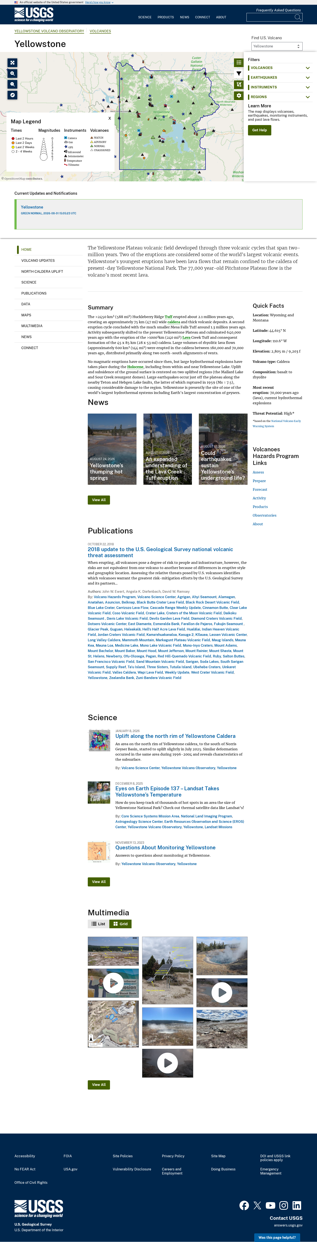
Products (166, 17)
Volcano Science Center (156, 597)
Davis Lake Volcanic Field (127, 618)
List (101, 924)
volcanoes (262, 68)
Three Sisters (157, 667)
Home (26, 250)
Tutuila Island (180, 667)
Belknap (128, 602)
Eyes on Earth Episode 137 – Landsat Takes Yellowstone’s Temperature (167, 791)
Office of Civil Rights (30, 1183)
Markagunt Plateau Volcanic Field (183, 640)
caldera (174, 322)
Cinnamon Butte (215, 608)
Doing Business (223, 1169)
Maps (26, 315)
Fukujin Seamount (229, 624)
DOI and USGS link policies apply (275, 1158)
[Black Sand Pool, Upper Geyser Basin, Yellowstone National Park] (222, 956)
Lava (186, 337)
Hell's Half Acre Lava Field (163, 629)
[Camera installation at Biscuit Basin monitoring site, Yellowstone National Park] (167, 971)
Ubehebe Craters (206, 667)
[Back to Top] (301, 1226)
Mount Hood (146, 651)
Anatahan (95, 602)
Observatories (264, 515)
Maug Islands (222, 640)
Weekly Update (177, 672)
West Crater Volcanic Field (212, 672)
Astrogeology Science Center (139, 822)
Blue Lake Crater (101, 608)
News (184, 17)
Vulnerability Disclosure (132, 1169)
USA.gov (70, 1169)
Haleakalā (132, 629)
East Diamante (139, 624)
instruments (264, 87)
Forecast (260, 489)
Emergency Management (270, 1171)
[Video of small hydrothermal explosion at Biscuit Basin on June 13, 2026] (167, 1063)
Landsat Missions (218, 827)
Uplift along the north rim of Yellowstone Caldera (175, 736)
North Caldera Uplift (42, 272)
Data (25, 304)
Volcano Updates (38, 261)
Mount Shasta (220, 651)
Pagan (151, 656)
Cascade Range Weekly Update (175, 608)
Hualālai (193, 629)
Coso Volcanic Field (128, 613)
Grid (124, 924)
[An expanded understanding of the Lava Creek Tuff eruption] (167, 449)
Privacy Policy (173, 1156)
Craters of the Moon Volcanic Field (194, 613)
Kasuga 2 (186, 635)
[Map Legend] (12, 95)
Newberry (114, 656)
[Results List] (239, 62)
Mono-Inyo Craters (198, 645)
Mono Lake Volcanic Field (160, 645)
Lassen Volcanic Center (228, 635)
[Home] (33, 21)
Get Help (259, 130)
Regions (259, 97)
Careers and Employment (172, 1171)
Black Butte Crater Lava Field (160, 602)
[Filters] (239, 73)
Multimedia (31, 326)
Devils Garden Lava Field (169, 618)
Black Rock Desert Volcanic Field (212, 602)
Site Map (218, 1156)
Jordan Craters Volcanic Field (121, 635)
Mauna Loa (104, 645)
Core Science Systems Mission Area (150, 816)
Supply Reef (116, 667)
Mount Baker (125, 651)
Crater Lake (155, 613)
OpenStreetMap (15, 178)
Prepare (259, 481)
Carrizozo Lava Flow (132, 608)
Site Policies (123, 1156)
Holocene (135, 367)
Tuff (168, 317)
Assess (258, 472)
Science (145, 17)
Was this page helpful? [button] (277, 1238)
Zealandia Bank (121, 678)
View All (99, 500)
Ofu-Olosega (134, 656)
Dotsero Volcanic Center (107, 624)
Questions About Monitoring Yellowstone (165, 847)
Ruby (217, 656)
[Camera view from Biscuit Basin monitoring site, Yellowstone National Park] (113, 951)
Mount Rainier (196, 651)
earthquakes (264, 77)
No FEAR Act (24, 1169)
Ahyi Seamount (204, 597)
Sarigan (192, 662)
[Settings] (239, 95)
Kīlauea (201, 635)
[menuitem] (145, 14)
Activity (259, 498)
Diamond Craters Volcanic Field (216, 618)
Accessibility (24, 1156)
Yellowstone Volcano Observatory (49, 31)
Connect (202, 17)
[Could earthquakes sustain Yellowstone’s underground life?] (223, 449)
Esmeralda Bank (166, 624)
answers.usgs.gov (288, 1225)
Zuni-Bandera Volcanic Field (158, 678)
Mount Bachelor (100, 651)
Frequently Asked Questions (278, 10)
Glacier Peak (98, 629)
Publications (34, 293)
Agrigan (183, 597)
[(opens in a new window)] (244, 1205)
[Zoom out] (12, 84)
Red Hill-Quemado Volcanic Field (184, 656)
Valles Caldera (124, 672)
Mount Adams (225, 645)
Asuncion (112, 602)
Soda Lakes (209, 662)
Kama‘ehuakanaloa (161, 635)
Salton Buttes (233, 656)
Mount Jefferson (171, 651)
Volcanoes (100, 31)
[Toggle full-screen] (12, 62)
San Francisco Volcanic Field (111, 662)
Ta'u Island (136, 667)
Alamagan (226, 597)
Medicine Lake (126, 645)
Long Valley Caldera (104, 640)
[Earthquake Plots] (239, 84)
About (221, 17)
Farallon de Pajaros (196, 624)
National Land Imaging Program (206, 816)
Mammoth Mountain (138, 640)
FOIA (68, 1156)
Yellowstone (32, 207)
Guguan (116, 629)
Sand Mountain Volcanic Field (160, 662)
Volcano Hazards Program (115, 597)
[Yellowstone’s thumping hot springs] (112, 449)
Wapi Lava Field (150, 672)
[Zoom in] (12, 73)
